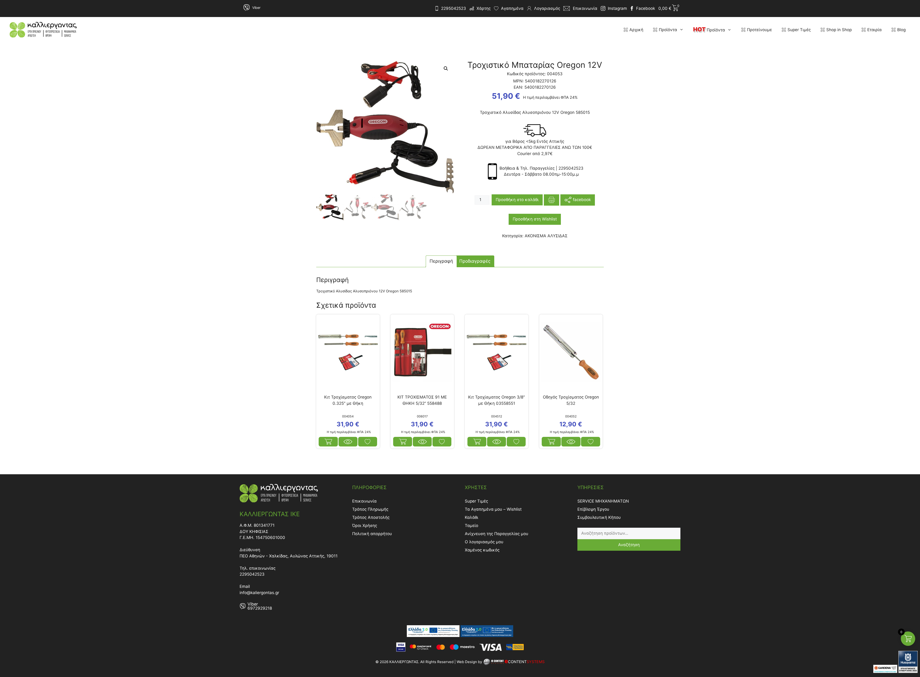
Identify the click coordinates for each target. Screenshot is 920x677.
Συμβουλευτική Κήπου (599, 517)
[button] (682, 30)
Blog (901, 29)
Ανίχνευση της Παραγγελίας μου (496, 533)
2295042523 (453, 8)
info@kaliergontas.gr (259, 592)
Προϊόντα (667, 29)
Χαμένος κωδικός (482, 550)
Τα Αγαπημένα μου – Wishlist (493, 509)
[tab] (441, 261)
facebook (581, 199)
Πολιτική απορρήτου (372, 533)
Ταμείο (471, 525)
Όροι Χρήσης (364, 525)
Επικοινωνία (364, 501)
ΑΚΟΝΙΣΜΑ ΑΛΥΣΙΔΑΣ (546, 235)
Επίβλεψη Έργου (593, 509)
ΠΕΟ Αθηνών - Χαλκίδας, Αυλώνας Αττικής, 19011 (289, 556)
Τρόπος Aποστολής (371, 517)
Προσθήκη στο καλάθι (517, 199)
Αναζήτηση (629, 544)
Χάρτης (484, 8)
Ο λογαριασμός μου (484, 541)
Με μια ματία (348, 441)
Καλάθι (471, 517)
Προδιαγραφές (474, 261)
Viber (256, 8)
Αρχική (635, 29)
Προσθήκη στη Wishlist (535, 219)
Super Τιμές (798, 29)
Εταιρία (874, 29)
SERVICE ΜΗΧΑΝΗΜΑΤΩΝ (603, 501)
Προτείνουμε (759, 29)
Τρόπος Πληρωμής (370, 509)
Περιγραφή (441, 261)
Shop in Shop (838, 29)
